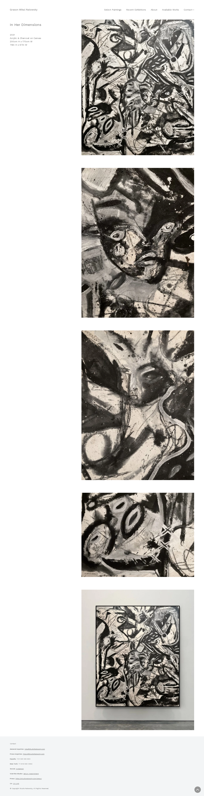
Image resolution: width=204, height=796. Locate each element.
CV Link (16, 783)
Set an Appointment (31, 774)
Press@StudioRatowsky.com (33, 754)
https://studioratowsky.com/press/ (28, 778)
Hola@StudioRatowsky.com (35, 749)
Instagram (20, 769)
